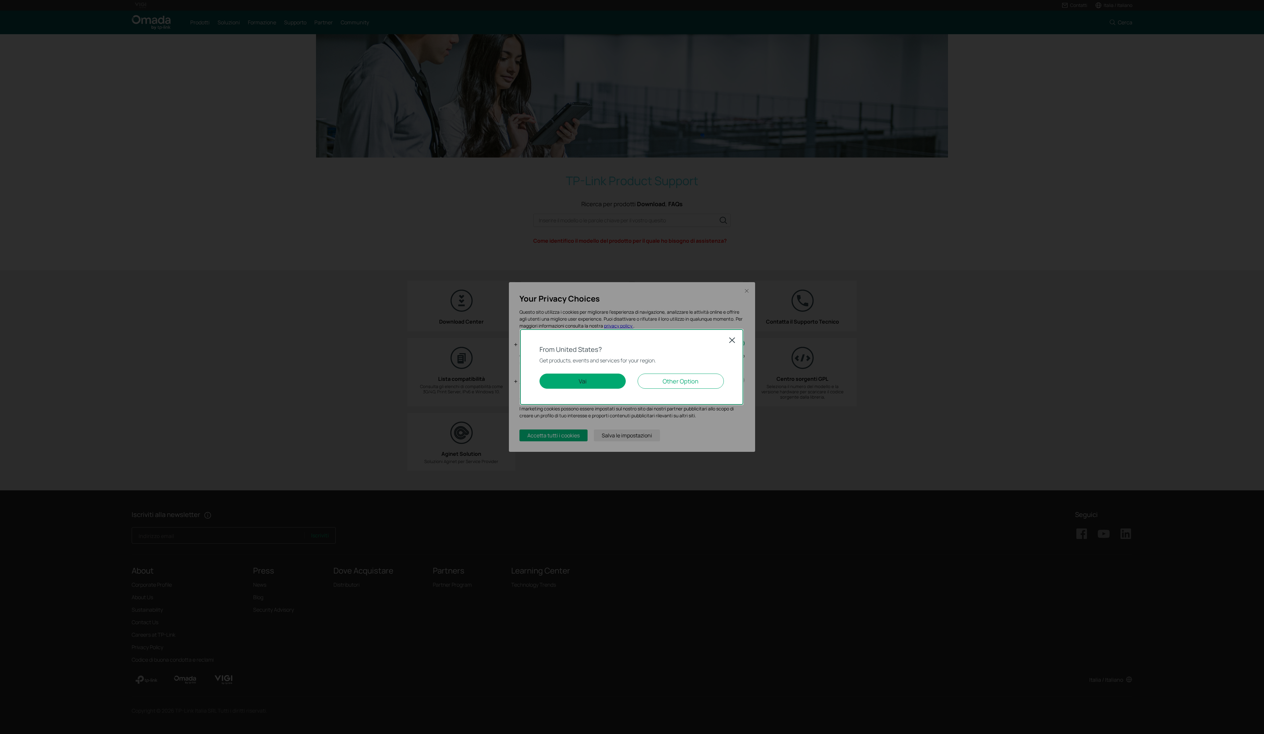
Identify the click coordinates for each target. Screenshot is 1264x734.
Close (732, 340)
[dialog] (632, 367)
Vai (583, 381)
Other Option (680, 381)
